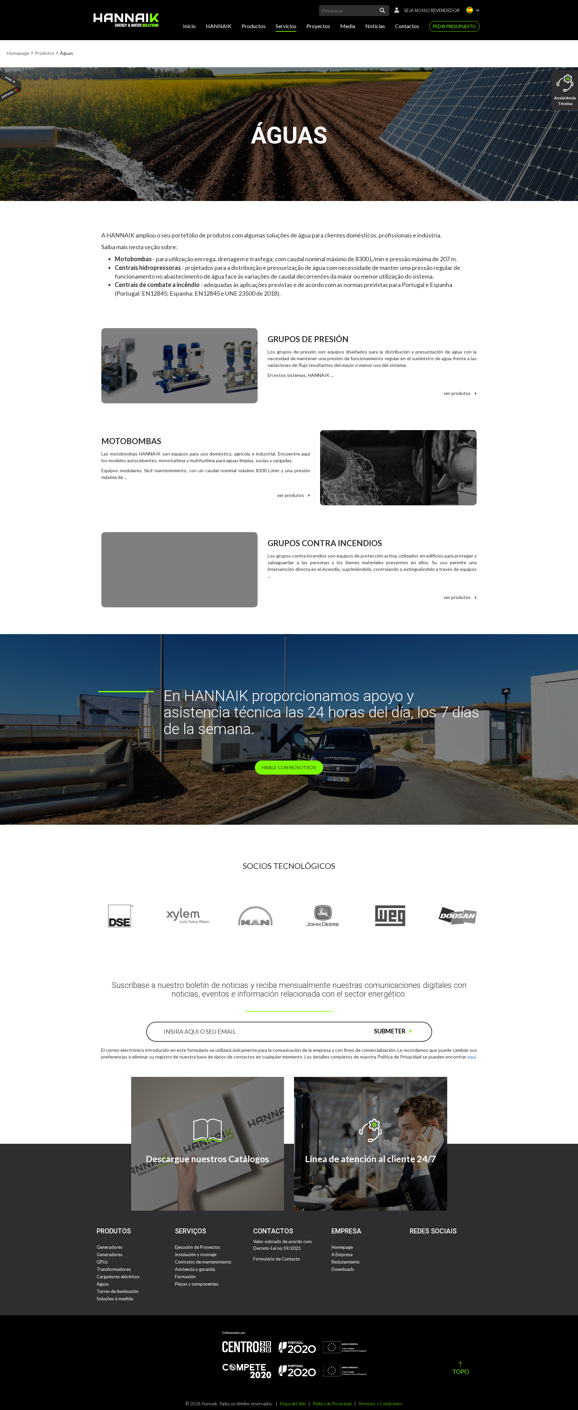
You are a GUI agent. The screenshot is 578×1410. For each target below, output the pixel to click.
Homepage (18, 53)
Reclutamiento (345, 1262)
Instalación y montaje (195, 1254)
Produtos (45, 53)
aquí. (472, 1057)
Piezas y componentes (196, 1284)
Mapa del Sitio (293, 1403)
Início (189, 26)
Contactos (407, 26)
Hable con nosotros (289, 767)
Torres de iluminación (117, 1291)
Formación (185, 1276)
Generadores (109, 1247)
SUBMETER (390, 1031)
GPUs (102, 1262)
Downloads (342, 1269)
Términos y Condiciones (380, 1403)
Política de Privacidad (332, 1403)
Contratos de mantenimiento (203, 1262)
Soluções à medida (115, 1298)
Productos (254, 26)
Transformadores (114, 1269)
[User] (395, 10)
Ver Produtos (458, 393)
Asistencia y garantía (195, 1269)
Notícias (375, 26)
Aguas (103, 1284)
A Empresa (342, 1254)
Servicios (286, 26)
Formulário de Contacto (276, 1259)
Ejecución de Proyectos (197, 1247)
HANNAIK (218, 26)
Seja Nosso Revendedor (432, 10)
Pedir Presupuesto (454, 26)
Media (347, 26)
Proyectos (318, 26)
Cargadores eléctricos (118, 1276)
